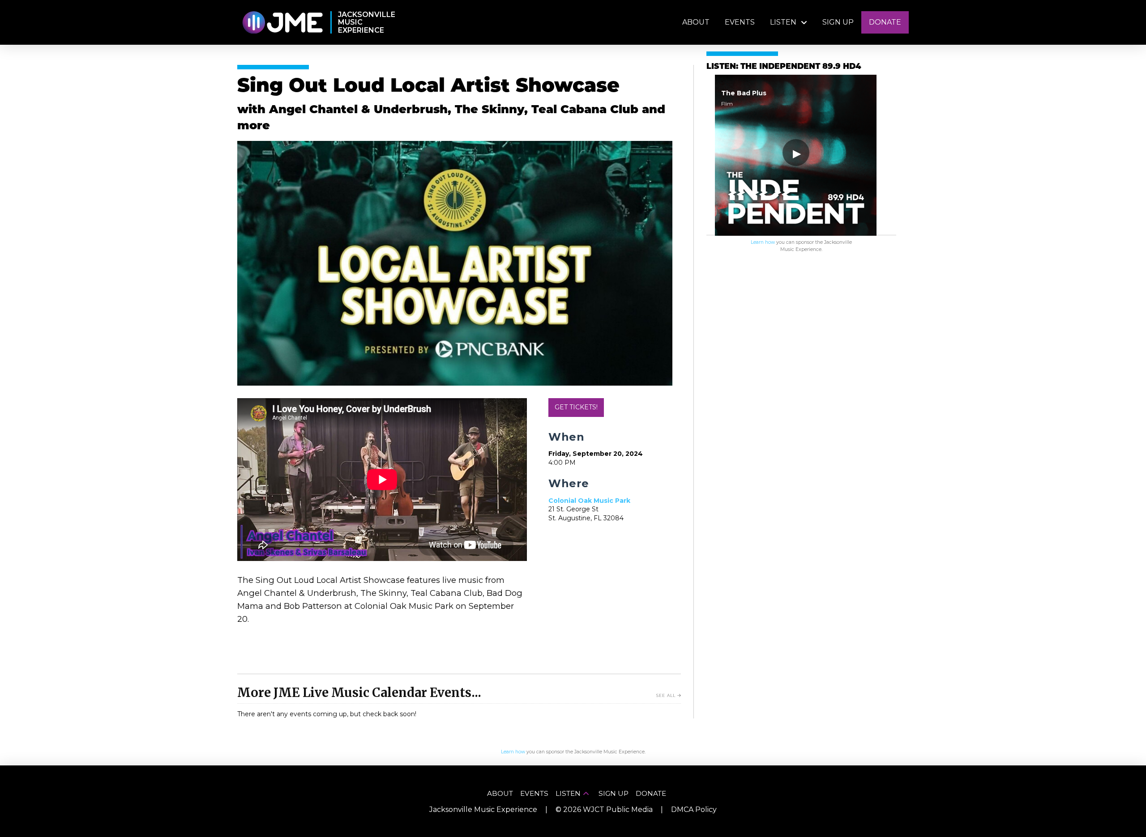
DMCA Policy (694, 809)
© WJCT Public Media (604, 809)
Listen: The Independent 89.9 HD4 (783, 67)
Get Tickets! (576, 407)
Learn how (763, 242)
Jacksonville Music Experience (483, 809)
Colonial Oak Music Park (589, 501)
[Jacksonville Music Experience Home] (282, 22)
